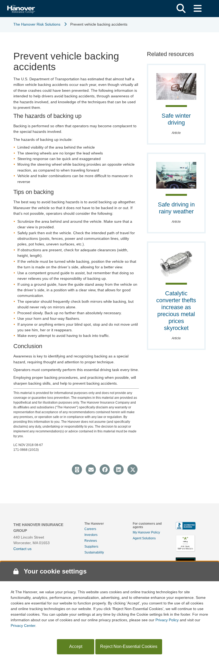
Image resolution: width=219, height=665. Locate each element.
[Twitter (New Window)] (132, 469)
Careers (90, 529)
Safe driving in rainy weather (176, 208)
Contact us (22, 549)
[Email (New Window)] (91, 469)
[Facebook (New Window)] (105, 469)
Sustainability (94, 552)
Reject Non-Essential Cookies (128, 646)
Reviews (90, 541)
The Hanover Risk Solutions (36, 24)
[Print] (77, 469)
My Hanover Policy (146, 532)
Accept (75, 646)
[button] (181, 8)
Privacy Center (23, 625)
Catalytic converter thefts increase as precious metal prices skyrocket (176, 310)
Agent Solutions (144, 538)
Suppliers (91, 546)
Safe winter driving (176, 119)
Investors (90, 535)
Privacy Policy (167, 620)
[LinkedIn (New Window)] (119, 469)
